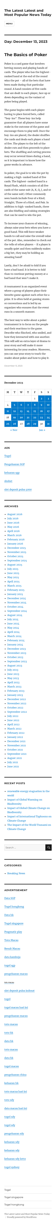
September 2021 (16, 753)
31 (48, 423)
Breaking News (16, 873)
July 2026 (13, 518)
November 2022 (16, 703)
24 (48, 417)
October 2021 (15, 749)
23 (41, 417)
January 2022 (15, 737)
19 (14, 417)
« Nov (13, 429)
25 (7, 423)
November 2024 (16, 602)
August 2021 (14, 758)
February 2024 (15, 640)
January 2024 (15, 644)
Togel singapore (13, 923)
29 (34, 423)
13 (21, 411)
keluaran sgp (12, 472)
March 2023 (14, 686)
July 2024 (12, 619)
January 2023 (15, 694)
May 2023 (13, 678)
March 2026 (14, 535)
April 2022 (13, 724)
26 (14, 423)
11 (8, 411)
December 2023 (16, 648)
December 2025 (16, 547)
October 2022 (15, 707)
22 (34, 417)
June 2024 (13, 623)
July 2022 (12, 715)
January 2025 (15, 594)
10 (48, 404)
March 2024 (14, 636)
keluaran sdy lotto (15, 1158)
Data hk (9, 914)
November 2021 (16, 745)
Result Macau (12, 948)
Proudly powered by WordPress (22, 1217)
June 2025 (13, 573)
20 (21, 417)
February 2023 (15, 690)
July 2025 (12, 568)
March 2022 (14, 728)
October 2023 (15, 657)
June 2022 (13, 720)
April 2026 (13, 531)
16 (41, 411)
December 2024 (16, 598)
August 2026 (14, 514)
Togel (7, 455)
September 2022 (17, 711)
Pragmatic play (13, 931)
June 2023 (13, 673)
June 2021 (13, 766)
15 (34, 411)
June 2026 (13, 522)
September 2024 (17, 610)
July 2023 (12, 669)
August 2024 (14, 615)
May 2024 (13, 627)
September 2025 (17, 560)
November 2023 (16, 652)
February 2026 (16, 539)
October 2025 (15, 556)
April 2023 (13, 682)
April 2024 (13, 631)
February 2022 (15, 732)
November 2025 (16, 552)
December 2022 (16, 699)
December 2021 (16, 741)
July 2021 (12, 762)
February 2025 (15, 589)
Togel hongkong (14, 906)
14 (28, 411)
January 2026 (15, 543)
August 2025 (14, 564)
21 (28, 417)
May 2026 (13, 526)
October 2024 (15, 606)
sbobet (8, 481)
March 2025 (14, 585)
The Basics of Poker (25, 54)
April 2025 (13, 581)
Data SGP (9, 898)
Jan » (42, 429)
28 (28, 423)
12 (14, 411)
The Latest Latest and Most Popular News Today (27, 12)
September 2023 (17, 661)
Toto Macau (11, 940)
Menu (9, 23)
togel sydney (11, 1167)
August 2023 (14, 665)
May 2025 (13, 577)
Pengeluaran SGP (14, 464)
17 (48, 411)
